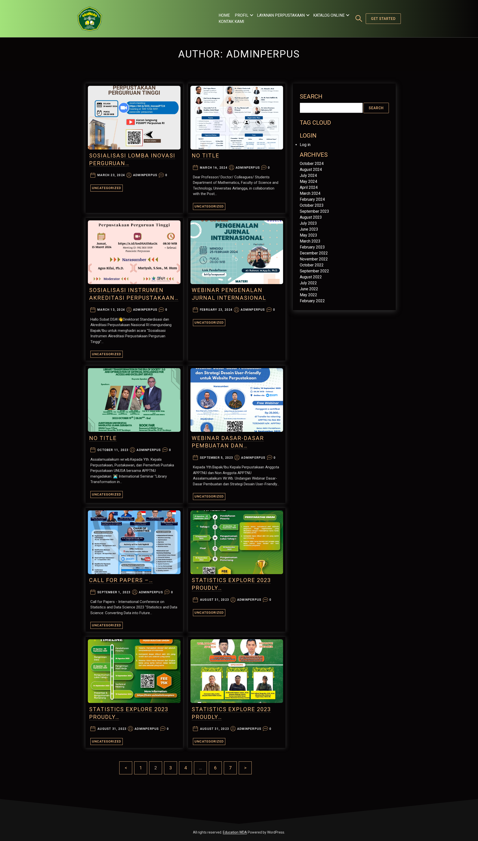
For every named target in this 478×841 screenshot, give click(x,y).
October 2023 (312, 205)
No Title (205, 155)
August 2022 (311, 277)
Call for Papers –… (121, 580)
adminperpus (145, 175)
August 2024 (311, 169)
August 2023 (311, 217)
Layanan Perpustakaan (281, 15)
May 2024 (308, 181)
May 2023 (308, 235)
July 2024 (308, 175)
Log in (305, 144)
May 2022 (308, 295)
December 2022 (314, 253)
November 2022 (314, 259)
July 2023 (308, 223)
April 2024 (309, 187)
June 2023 (309, 229)
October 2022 (312, 265)
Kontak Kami (231, 21)
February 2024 (312, 199)
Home (224, 15)
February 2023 (312, 247)
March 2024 (310, 193)
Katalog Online (329, 15)
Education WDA (235, 832)
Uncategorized (106, 188)
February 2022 (312, 300)
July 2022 (308, 283)
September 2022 (314, 271)
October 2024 (312, 163)
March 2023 (310, 241)
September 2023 (314, 211)
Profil (241, 15)
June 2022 (309, 289)
